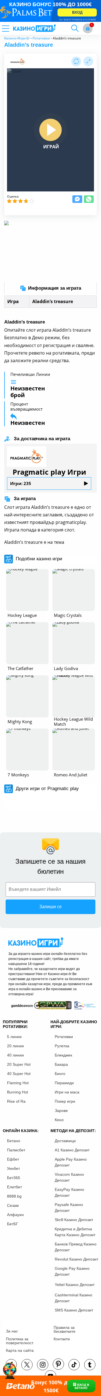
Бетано (13, 1141)
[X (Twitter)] (27, 1364)
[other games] (27, 590)
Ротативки (41, 38)
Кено (59, 1120)
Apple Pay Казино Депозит (71, 1162)
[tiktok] (74, 1364)
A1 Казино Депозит (72, 1150)
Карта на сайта (20, 1350)
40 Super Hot (19, 1073)
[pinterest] (58, 1364)
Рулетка (62, 1046)
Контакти (62, 1339)
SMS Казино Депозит (74, 1310)
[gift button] (88, 28)
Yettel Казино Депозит (75, 1284)
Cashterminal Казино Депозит (73, 1298)
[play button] (50, 130)
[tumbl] (89, 1364)
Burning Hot (17, 1092)
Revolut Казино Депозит (76, 1259)
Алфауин (15, 1214)
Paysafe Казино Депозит (69, 1207)
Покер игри (65, 1101)
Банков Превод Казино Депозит (76, 1247)
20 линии (15, 1046)
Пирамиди (64, 1083)
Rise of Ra (16, 1101)
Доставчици (65, 1141)
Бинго (60, 1073)
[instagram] (42, 1364)
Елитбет (14, 1187)
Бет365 (13, 1177)
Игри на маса (67, 1092)
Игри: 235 (20, 483)
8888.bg (14, 1196)
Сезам (13, 1205)
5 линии (14, 1036)
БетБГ (12, 1224)
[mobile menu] (12, 28)
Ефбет (13, 1159)
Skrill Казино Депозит (74, 1219)
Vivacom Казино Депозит (69, 1177)
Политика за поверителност (19, 1341)
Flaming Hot (18, 1083)
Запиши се (50, 906)
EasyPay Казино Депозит (69, 1192)
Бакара (61, 1064)
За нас (12, 1331)
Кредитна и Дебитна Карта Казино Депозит (75, 1232)
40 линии (15, 1055)
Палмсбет (16, 1150)
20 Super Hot (19, 1064)
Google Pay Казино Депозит (72, 1271)
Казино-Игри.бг (17, 38)
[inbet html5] (50, 11)
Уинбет (13, 1168)
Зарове (61, 1110)
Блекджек (63, 1055)
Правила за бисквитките (64, 1329)
